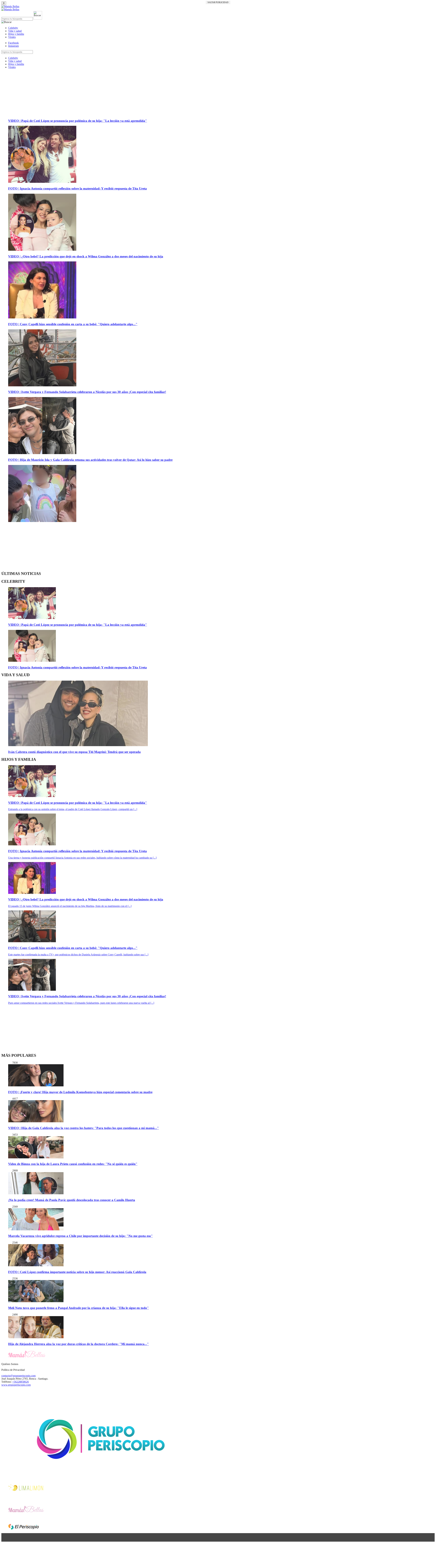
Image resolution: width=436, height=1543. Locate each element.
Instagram (13, 45)
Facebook (13, 42)
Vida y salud (15, 30)
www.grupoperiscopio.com (16, 1384)
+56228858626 (20, 1381)
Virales (12, 37)
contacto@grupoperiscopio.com (18, 1375)
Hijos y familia (16, 34)
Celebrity (13, 27)
